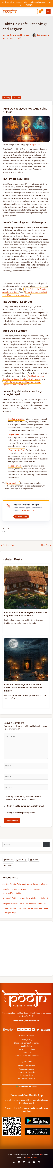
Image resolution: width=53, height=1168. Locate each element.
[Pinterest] (34, 1162)
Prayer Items (14, 434)
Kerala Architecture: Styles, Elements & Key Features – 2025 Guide (25, 614)
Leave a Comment (11, 35)
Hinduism (25, 35)
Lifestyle (16, 98)
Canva (34, 1157)
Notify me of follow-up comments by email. (25, 806)
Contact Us (26, 1052)
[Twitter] (24, 1162)
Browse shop (21, 516)
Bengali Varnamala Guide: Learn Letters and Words (24, 903)
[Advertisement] (26, 67)
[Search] (46, 844)
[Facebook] (19, 1162)
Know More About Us (26, 1072)
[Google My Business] (14, 1162)
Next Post (46, 545)
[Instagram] (29, 1162)
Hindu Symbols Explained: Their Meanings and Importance (24, 293)
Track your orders (26, 1069)
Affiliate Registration (26, 1066)
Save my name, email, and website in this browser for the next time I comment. (22, 798)
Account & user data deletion (27, 1055)
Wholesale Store (26, 1075)
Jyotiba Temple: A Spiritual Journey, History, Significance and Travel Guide (21, 383)
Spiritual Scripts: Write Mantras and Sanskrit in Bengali (25, 884)
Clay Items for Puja (16, 450)
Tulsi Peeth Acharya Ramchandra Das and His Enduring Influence (23, 377)
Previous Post (7, 545)
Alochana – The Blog (26, 1078)
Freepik (28, 1157)
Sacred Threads (15, 466)
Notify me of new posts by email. (21, 812)
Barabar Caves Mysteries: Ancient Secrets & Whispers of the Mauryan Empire (23, 687)
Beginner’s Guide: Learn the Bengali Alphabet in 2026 (25, 898)
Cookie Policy (26, 1046)
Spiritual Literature (16, 419)
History (6, 98)
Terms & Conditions (26, 1049)
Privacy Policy (26, 1040)
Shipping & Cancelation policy (26, 1043)
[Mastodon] (39, 1162)
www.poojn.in (13, 483)
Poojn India (35, 144)
